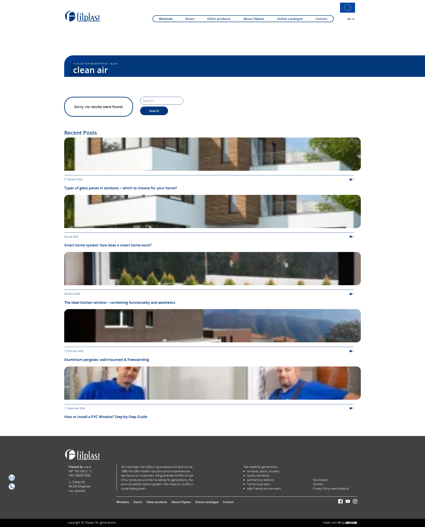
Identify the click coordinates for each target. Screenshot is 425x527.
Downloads (320, 480)
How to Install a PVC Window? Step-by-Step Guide (105, 416)
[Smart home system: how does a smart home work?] (212, 211)
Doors (189, 19)
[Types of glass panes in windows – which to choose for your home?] (212, 153)
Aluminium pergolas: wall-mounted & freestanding (106, 359)
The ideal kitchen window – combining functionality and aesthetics (119, 302)
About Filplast (253, 19)
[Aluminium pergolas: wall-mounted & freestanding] (212, 325)
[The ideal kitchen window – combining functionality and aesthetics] (212, 268)
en (349, 19)
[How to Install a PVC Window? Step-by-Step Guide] (212, 382)
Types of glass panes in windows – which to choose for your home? (120, 188)
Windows (166, 19)
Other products (219, 19)
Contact (322, 19)
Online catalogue (290, 19)
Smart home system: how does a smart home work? (108, 245)
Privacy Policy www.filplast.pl (331, 488)
